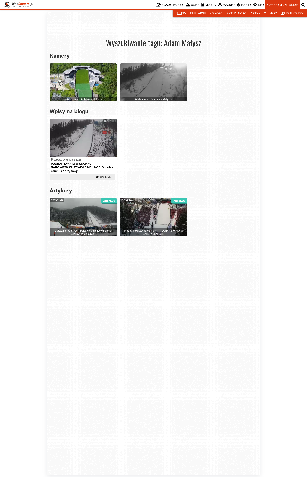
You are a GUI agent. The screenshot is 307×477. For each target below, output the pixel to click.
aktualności (237, 13)
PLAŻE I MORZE (172, 4)
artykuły (258, 13)
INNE (260, 4)
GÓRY (195, 4)
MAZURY (229, 4)
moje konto (293, 13)
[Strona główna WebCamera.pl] (18, 5)
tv (184, 13)
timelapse (198, 13)
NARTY (246, 4)
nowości (216, 13)
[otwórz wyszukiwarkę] (303, 4)
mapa (274, 13)
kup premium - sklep (283, 4)
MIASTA (210, 4)
